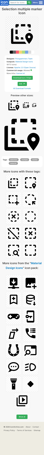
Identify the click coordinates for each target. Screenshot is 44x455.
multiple (25, 160)
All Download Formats (22, 88)
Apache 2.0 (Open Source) (25, 67)
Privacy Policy (9, 430)
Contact (36, 427)
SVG (20, 84)
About (28, 427)
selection (13, 160)
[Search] (29, 3)
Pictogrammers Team (24, 59)
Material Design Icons (24, 62)
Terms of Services (24, 430)
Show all (22, 417)
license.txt (20, 73)
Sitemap (37, 430)
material (13, 163)
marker (34, 160)
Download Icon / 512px (22, 78)
